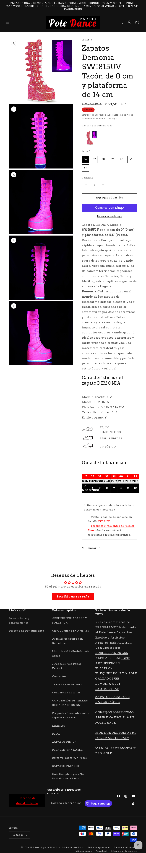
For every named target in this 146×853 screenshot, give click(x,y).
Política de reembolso (72, 847)
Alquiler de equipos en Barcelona (67, 641)
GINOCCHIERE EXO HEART (71, 630)
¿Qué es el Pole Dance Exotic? (67, 666)
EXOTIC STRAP (107, 689)
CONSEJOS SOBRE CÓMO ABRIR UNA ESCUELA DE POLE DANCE (114, 717)
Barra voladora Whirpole (69, 757)
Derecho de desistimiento (27, 800)
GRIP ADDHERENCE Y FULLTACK (112, 663)
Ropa (99, 642)
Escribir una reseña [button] (73, 596)
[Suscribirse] (79, 803)
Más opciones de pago (109, 216)
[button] (7, 22)
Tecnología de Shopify (46, 847)
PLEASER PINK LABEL (67, 749)
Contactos (59, 676)
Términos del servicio (125, 847)
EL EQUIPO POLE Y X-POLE (116, 673)
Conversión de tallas (66, 692)
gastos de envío (121, 114)
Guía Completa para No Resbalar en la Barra (68, 776)
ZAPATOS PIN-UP (64, 741)
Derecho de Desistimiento (26, 630)
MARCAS (58, 725)
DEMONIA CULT (108, 683)
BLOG (56, 733)
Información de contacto (124, 851)
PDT (32, 847)
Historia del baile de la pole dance (70, 653)
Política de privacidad (99, 847)
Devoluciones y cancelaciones (19, 620)
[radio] (90, 138)
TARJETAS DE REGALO (67, 684)
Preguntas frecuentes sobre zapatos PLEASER (71, 715)
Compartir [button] (92, 547)
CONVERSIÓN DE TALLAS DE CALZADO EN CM (70, 702)
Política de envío (83, 851)
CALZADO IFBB (107, 678)
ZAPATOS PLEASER (65, 766)
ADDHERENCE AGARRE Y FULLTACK (69, 620)
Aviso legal (101, 851)
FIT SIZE (104, 521)
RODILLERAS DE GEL (111, 653)
